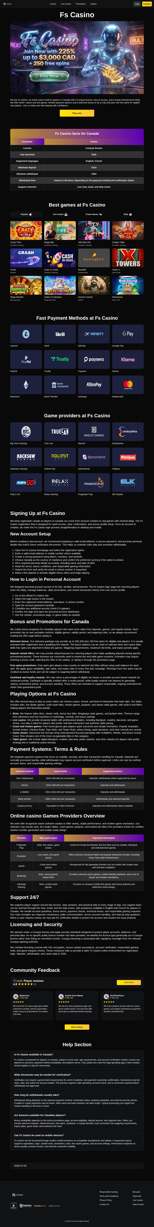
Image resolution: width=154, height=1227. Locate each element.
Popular (24, 214)
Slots (126, 214)
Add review (129, 982)
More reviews (77, 1027)
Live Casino (58, 214)
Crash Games (92, 214)
